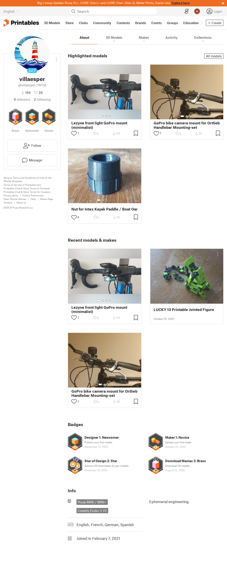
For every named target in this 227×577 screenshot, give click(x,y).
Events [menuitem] (156, 23)
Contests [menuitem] (123, 23)
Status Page (46, 198)
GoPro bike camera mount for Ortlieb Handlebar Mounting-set (187, 125)
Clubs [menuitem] (83, 23)
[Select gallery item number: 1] (98, 116)
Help (33, 198)
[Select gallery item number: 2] (103, 116)
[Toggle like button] (74, 133)
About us (21, 202)
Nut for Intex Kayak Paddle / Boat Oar (104, 209)
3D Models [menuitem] (52, 23)
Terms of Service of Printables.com (22, 184)
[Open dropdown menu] (56, 57)
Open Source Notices (15, 198)
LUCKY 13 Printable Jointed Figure (184, 309)
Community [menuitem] (102, 23)
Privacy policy (11, 195)
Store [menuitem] (69, 23)
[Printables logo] (21, 23)
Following (42, 99)
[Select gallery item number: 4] (110, 116)
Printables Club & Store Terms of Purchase (27, 188)
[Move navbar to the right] (201, 22)
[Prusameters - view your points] (197, 11)
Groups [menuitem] (172, 23)
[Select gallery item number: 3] (107, 116)
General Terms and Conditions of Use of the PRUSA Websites (27, 179)
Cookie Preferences (32, 195)
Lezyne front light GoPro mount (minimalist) (99, 125)
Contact (8, 202)
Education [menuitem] (191, 23)
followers (22, 99)
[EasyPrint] (186, 11)
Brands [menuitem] (140, 23)
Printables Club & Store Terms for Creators (27, 191)
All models (214, 56)
